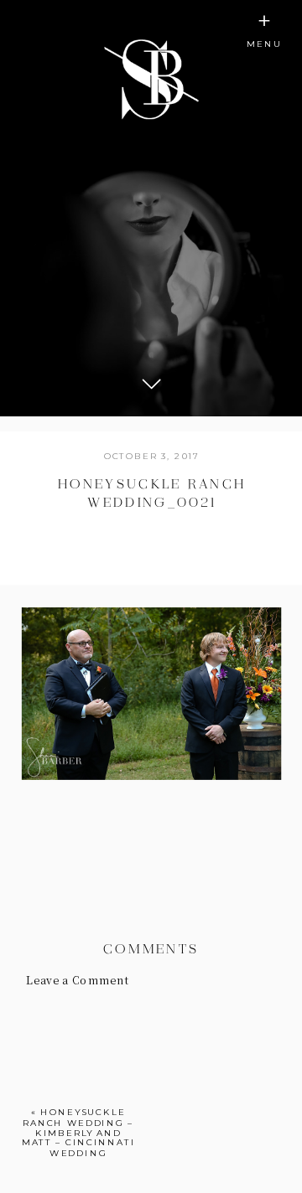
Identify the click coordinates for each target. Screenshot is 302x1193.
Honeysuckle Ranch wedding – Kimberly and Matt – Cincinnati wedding (79, 1132)
